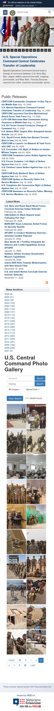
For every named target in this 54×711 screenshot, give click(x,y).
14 (46, 50)
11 (34, 50)
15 (49, 50)
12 (38, 50)
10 (31, 50)
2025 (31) (9, 296)
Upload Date (32, 389)
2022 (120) (9, 305)
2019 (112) (9, 314)
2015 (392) (9, 326)
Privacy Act (38, 687)
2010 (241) (9, 341)
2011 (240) (9, 338)
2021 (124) (9, 308)
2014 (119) (9, 329)
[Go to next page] (19, 665)
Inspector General (23, 687)
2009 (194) (9, 344)
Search (40, 378)
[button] (26, 5)
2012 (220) (9, 335)
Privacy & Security (9, 687)
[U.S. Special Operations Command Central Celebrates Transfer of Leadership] (27, 31)
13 (42, 50)
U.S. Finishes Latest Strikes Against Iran (22, 167)
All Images (14, 389)
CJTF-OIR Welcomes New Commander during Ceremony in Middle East (25, 121)
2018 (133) (9, 317)
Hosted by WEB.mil (26, 695)
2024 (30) (9, 299)
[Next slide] (51, 31)
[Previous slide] (3, 31)
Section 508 (47, 687)
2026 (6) (8, 293)
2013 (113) (9, 332)
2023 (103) (9, 302)
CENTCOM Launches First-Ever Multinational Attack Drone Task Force (25, 115)
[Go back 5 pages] (20, 660)
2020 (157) (9, 311)
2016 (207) (9, 323)
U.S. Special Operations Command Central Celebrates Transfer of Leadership (24, 61)
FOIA (32, 687)
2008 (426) (9, 347)
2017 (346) (9, 320)
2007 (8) (8, 350)
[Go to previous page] (26, 660)
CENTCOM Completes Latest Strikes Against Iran (26, 155)
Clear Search (15, 398)
